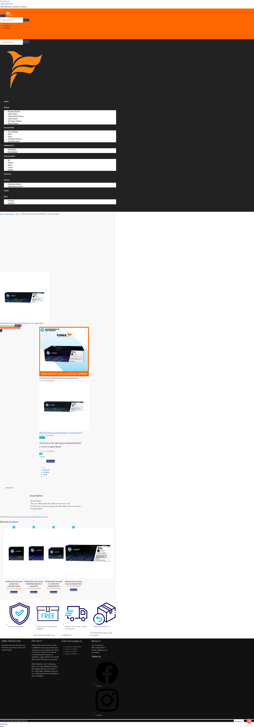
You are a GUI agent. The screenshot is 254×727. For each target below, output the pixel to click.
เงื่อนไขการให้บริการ (72, 654)
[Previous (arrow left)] (1, 726)
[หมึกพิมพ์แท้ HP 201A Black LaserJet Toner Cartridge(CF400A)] (14, 553)
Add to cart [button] (14, 592)
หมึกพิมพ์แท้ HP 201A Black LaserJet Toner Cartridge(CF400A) (14, 583)
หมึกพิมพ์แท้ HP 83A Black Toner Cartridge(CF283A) (73, 582)
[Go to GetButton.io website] (249, 725)
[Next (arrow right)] (2, 726)
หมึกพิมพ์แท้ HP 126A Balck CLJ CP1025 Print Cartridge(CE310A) (53, 583)
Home (1, 214)
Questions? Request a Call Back (10, 328)
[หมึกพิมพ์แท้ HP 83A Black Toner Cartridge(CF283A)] (73, 553)
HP (18, 517)
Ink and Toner (9, 214)
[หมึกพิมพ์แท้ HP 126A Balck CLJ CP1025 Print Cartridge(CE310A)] (54, 553)
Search (26, 20)
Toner (17, 214)
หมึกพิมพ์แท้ (38, 517)
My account (8, 25)
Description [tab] (9, 487)
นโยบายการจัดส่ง (71, 651)
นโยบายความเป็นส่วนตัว (73, 647)
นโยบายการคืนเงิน (71, 649)
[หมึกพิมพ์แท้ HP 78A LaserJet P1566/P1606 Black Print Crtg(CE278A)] (34, 553)
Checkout (7, 28)
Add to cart (18, 326)
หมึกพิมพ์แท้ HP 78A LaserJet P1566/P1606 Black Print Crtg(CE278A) (34, 583)
